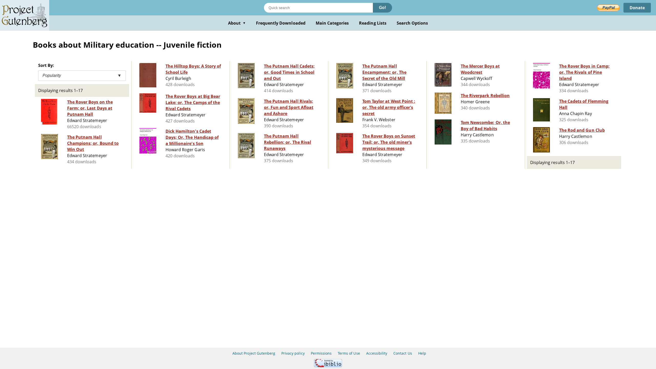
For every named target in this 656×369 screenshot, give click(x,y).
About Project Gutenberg (253, 353)
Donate (637, 8)
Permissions (321, 353)
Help (422, 353)
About (237, 23)
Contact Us (402, 353)
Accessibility (376, 353)
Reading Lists (372, 23)
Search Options (412, 23)
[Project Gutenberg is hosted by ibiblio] (328, 365)
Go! (382, 7)
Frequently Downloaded (280, 23)
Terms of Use (349, 353)
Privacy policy (293, 353)
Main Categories (332, 23)
